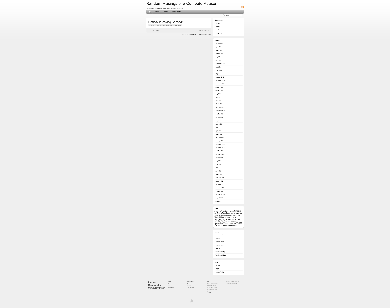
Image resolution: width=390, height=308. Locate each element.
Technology (168, 25)
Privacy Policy (176, 11)
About (157, 11)
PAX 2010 (217, 221)
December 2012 (220, 110)
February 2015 (220, 77)
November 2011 (220, 147)
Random (218, 30)
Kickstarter (222, 217)
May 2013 (218, 97)
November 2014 (220, 80)
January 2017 (219, 53)
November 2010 (220, 188)
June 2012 (219, 124)
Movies (162, 25)
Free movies (230, 213)
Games (218, 23)
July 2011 (218, 161)
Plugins (218, 238)
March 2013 (219, 104)
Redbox (200, 34)
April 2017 (218, 47)
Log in (217, 268)
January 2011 (219, 181)
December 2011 (220, 144)
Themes (218, 248)
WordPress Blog (220, 251)
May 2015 (218, 74)
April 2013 (218, 100)
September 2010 (220, 194)
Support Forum (220, 245)
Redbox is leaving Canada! (165, 22)
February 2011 (220, 177)
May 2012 (218, 127)
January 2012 (219, 141)
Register (218, 265)
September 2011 (220, 154)
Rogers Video (207, 34)
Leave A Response (204, 30)
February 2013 (220, 107)
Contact (165, 11)
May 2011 (218, 167)
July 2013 (218, 94)
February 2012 (220, 137)
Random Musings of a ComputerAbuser (181, 3)
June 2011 (219, 164)
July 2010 (218, 201)
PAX (238, 219)
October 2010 (219, 191)
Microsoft (229, 217)
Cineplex (237, 211)
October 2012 (219, 114)
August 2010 (219, 198)
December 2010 (220, 184)
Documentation (220, 235)
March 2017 (219, 50)
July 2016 (218, 57)
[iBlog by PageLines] (191, 301)
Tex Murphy (232, 223)
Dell (215, 213)
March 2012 (219, 134)
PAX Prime (224, 221)
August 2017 (219, 43)
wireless (234, 225)
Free (224, 213)
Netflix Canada (232, 219)
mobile (234, 217)
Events (219, 213)
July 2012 (218, 120)
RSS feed (211, 292)
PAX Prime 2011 (232, 221)
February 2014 (220, 84)
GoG (224, 215)
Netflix (224, 219)
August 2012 (219, 117)
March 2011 (219, 174)
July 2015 (218, 67)
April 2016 (218, 60)
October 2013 (219, 90)
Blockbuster (193, 34)
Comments (156, 30)
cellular (232, 211)
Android (216, 211)
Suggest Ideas (220, 241)
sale (237, 221)
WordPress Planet (221, 255)
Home (149, 12)
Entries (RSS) (220, 272)
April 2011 (218, 171)
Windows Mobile (227, 225)
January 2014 (219, 87)
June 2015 (219, 70)
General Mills (218, 215)
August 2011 (219, 157)
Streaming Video (221, 223)
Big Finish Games (224, 211)
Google (234, 215)
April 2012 (218, 131)
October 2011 (219, 151)
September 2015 (220, 63)
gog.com (229, 215)
